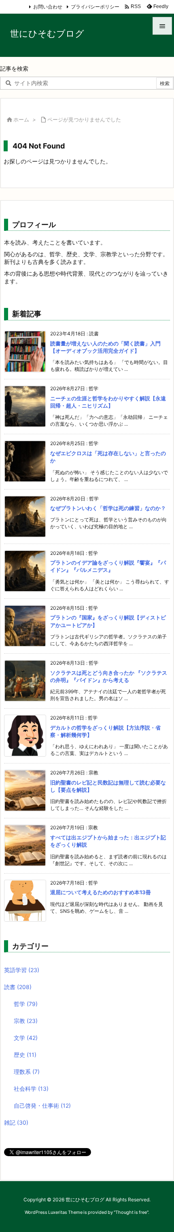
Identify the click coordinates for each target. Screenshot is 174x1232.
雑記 (16, 1122)
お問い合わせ (47, 7)
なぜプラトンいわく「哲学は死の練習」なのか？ (108, 508)
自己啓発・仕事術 (42, 1105)
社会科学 (31, 1088)
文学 (26, 1037)
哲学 (26, 1003)
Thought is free (131, 1212)
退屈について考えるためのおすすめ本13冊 (100, 892)
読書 (18, 986)
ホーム (21, 119)
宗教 (26, 1020)
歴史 (25, 1054)
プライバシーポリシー (95, 7)
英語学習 (21, 969)
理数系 (27, 1071)
